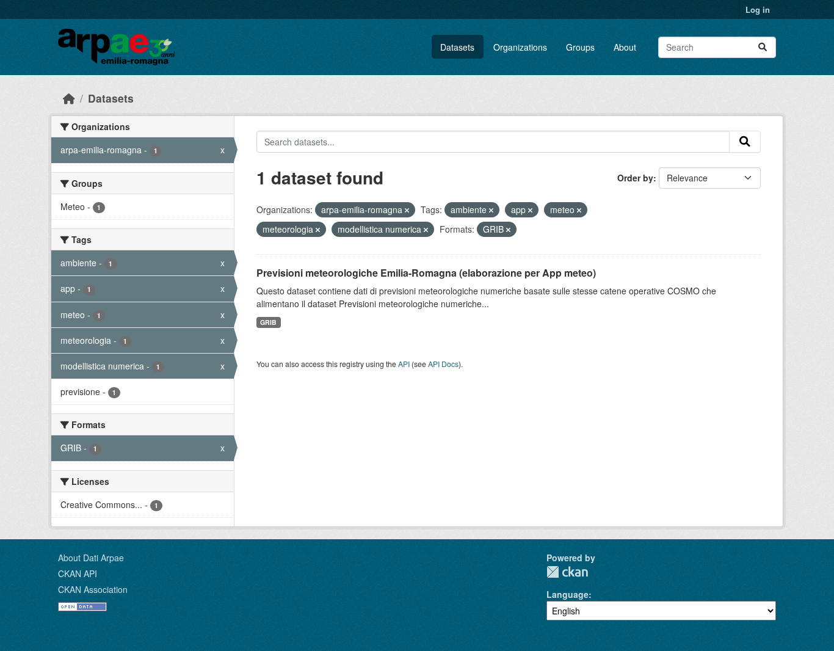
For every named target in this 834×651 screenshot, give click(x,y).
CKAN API (77, 573)
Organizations (520, 47)
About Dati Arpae (91, 557)
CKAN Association (93, 589)
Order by (635, 178)
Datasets (457, 47)
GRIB (268, 322)
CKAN (567, 572)
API (404, 363)
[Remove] (407, 210)
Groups (580, 47)
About (625, 47)
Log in (757, 9)
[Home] (69, 98)
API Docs (443, 363)
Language (567, 594)
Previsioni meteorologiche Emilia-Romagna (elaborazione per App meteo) (426, 273)
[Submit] (762, 47)
